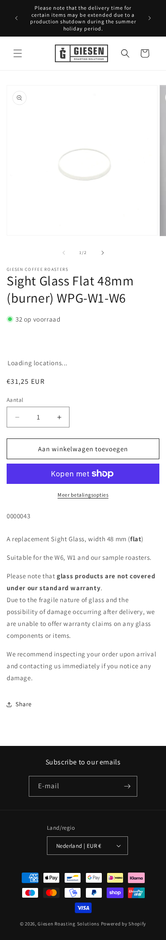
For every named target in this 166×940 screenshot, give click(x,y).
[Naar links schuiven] (63, 252)
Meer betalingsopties (83, 494)
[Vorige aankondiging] (16, 18)
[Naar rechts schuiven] (102, 252)
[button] (17, 53)
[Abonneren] (127, 786)
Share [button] (23, 704)
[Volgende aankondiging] (149, 18)
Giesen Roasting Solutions (69, 924)
